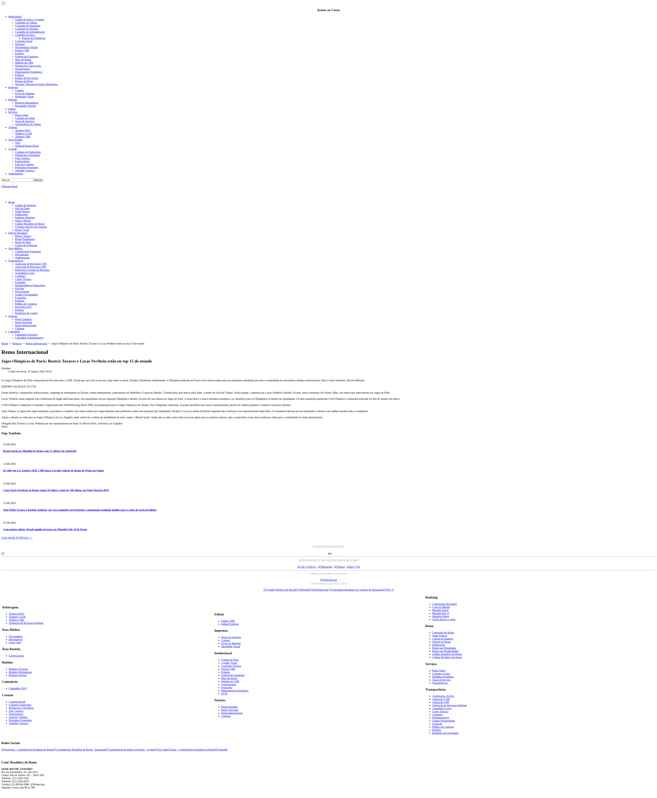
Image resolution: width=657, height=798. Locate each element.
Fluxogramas (22, 291)
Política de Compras (26, 303)
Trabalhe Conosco (25, 170)
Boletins (12, 99)
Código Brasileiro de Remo (30, 223)
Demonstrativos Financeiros (30, 285)
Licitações (20, 297)
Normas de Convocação (28, 65)
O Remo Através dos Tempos (31, 226)
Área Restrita (15, 139)
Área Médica (15, 248)
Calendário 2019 (18, 688)
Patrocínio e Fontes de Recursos (32, 270)
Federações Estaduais (26, 56)
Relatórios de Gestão (26, 313)
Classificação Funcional (28, 251)
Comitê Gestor (229, 662)
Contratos (20, 282)
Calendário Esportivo (26, 334)
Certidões (20, 276)
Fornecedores (22, 161)
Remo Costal (22, 229)
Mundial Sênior (440, 616)
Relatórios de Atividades (445, 733)
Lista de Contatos (24, 164)
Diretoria (20, 44)
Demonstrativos (440, 717)
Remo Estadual (23, 319)
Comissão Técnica (231, 666)
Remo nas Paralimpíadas (445, 651)
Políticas (19, 75)
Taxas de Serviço (441, 679)
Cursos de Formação (26, 245)
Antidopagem (15, 173)
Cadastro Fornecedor (20, 704)
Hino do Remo (23, 59)
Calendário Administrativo (29, 337)
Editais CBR (228, 621)
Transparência (15, 260)
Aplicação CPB (440, 702)
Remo (11, 202)
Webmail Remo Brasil (27, 145)
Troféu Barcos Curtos (443, 619)
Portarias (19, 300)
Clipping (19, 328)
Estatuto (19, 53)
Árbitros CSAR (23, 133)
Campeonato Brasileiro (444, 604)
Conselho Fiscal (23, 41)
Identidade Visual (24, 96)
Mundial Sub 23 (441, 613)
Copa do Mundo (441, 607)
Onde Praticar (22, 211)
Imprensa (13, 87)
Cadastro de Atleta (25, 118)
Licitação (437, 723)
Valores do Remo (441, 641)
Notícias (12, 316)
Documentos (22, 254)
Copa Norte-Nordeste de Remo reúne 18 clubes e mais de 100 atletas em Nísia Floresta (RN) (56, 490)
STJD (224, 693)
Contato (19, 90)
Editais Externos (230, 624)
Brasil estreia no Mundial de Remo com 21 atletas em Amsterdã (39, 451)
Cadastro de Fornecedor (28, 152)
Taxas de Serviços (25, 121)
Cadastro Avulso (441, 673)
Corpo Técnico (23, 279)
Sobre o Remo (23, 220)
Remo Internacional (25, 325)
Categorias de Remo (443, 632)
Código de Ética (230, 659)
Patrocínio (226, 687)
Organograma (22, 68)
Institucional (14, 16)
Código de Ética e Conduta (29, 19)
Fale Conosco (22, 158)
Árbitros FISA (23, 130)
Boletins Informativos (26, 102)
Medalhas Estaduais (443, 676)
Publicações (21, 214)
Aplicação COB (441, 699)
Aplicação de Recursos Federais (26, 623)
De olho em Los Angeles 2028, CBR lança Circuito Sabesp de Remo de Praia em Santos (53, 470)
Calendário (14, 331)
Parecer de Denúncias (33, 38)
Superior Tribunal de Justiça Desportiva (36, 84)
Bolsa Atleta (21, 115)
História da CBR (24, 62)
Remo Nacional (23, 322)
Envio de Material (24, 93)
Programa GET (23, 306)
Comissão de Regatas (26, 28)
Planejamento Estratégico (28, 72)
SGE (17, 142)
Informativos (15, 639)
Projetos (19, 310)
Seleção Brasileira (18, 233)
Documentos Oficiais (26, 47)
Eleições (19, 288)
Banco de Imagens (231, 637)
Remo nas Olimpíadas (444, 648)
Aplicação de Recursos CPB (30, 266)
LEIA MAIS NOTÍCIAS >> (17, 537)
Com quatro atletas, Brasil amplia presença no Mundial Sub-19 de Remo (45, 529)
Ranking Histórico (25, 217)
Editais (12, 108)
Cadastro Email (17, 701)
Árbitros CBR (22, 136)
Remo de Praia (23, 242)
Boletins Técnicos (18, 669)
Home (4, 343)
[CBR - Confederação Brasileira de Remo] (9, 186)
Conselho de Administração (30, 31)
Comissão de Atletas (26, 22)
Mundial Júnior (440, 610)
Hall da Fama (22, 208)
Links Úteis (15, 642)
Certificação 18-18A (443, 696)
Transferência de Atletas (28, 124)
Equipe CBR (22, 50)
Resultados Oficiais (25, 105)
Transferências (440, 682)
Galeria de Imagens (25, 205)
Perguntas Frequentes (26, 167)
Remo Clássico (23, 236)
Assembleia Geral (24, 273)
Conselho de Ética (25, 35)
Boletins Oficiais (18, 675)
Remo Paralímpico (25, 239)
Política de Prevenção (26, 78)
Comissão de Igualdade (27, 25)
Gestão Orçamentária (26, 294)
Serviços (12, 112)
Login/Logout (16, 655)
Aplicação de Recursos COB (30, 263)
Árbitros (12, 127)
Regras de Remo (24, 81)
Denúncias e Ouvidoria (27, 155)
